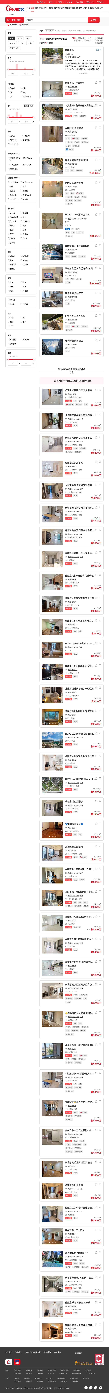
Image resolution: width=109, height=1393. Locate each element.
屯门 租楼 (88, 1370)
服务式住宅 (43, 8)
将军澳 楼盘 (74, 1378)
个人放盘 (68, 2)
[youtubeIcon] (100, 1387)
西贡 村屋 (29, 1373)
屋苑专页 (57, 8)
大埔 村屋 (40, 1381)
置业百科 (91, 8)
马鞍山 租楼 (65, 1370)
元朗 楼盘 (29, 1381)
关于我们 (8, 1352)
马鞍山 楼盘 (61, 1378)
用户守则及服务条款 (33, 1352)
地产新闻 (64, 8)
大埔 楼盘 (38, 1378)
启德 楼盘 (27, 1378)
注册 (60, 2)
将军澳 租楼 (52, 1370)
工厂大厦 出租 (90, 1373)
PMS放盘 (79, 2)
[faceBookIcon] (86, 1387)
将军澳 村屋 (52, 1381)
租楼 (36, 8)
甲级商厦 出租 (76, 1373)
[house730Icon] (8, 1362)
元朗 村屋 (40, 1373)
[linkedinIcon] (95, 1387)
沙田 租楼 (40, 1370)
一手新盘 (50, 8)
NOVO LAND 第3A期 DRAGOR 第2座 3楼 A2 (83, 214)
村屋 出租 (51, 1373)
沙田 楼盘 (49, 1378)
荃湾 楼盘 (86, 1378)
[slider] (21, 70)
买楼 (32, 8)
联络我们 (18, 1352)
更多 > (98, 50)
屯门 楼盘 (17, 1381)
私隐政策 (47, 1352)
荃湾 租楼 (76, 1370)
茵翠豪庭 (69, 50)
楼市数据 (71, 8)
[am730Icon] (16, 1362)
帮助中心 (90, 2)
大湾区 (84, 8)
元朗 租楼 (17, 1373)
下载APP (100, 2)
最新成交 (78, 8)
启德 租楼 (17, 1370)
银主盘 (16, 1378)
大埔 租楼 (29, 1370)
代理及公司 (99, 8)
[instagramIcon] (91, 1387)
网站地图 (57, 1352)
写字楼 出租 (63, 1373)
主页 (28, 8)
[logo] (14, 8)
